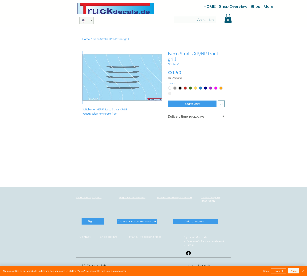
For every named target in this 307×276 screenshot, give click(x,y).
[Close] (303, 270)
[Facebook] (188, 253)
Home (86, 39)
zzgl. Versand (175, 78)
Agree (294, 270)
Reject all (278, 270)
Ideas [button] (266, 270)
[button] (228, 18)
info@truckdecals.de (94, 265)
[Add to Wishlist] (221, 104)
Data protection (118, 270)
